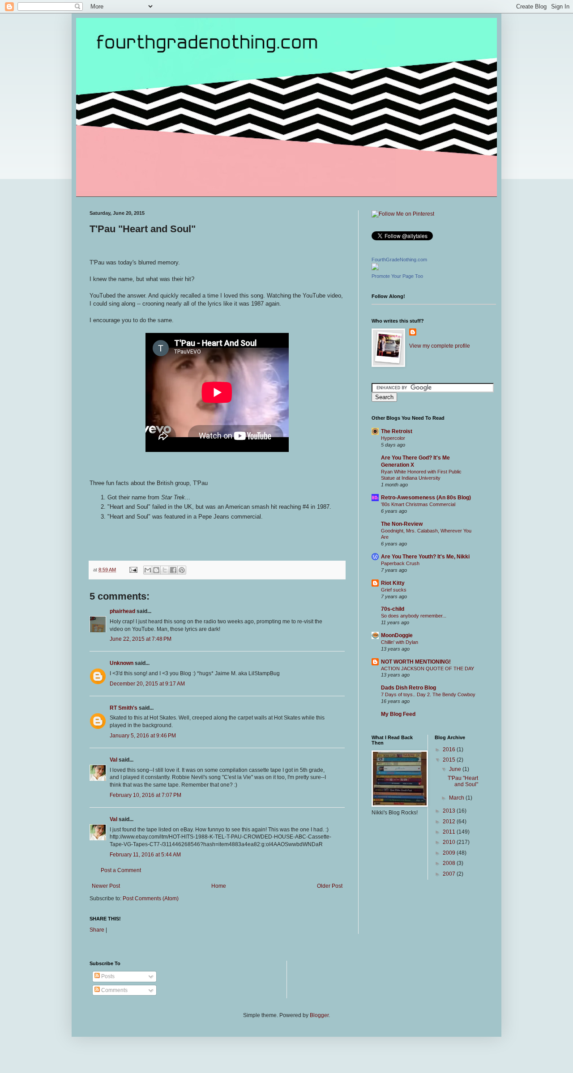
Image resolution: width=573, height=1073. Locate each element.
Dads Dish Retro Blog (408, 688)
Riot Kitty (393, 583)
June (455, 769)
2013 (450, 811)
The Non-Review (402, 524)
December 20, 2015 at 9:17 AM (147, 684)
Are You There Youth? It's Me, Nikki (425, 557)
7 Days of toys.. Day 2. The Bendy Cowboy (428, 694)
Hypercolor (393, 438)
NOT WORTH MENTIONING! (416, 662)
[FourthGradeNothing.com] (375, 268)
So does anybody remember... (413, 615)
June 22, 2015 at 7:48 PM (140, 639)
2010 (450, 842)
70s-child (392, 609)
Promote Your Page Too (397, 276)
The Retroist (396, 431)
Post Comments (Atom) (151, 898)
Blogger (319, 1015)
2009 (450, 853)
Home (218, 886)
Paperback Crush (400, 563)
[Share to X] (164, 570)
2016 (450, 749)
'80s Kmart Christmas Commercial (418, 504)
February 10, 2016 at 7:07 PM (145, 795)
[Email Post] (133, 569)
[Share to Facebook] (173, 570)
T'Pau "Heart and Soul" (463, 781)
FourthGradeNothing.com (399, 259)
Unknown (121, 663)
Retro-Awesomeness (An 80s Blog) (426, 497)
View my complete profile (439, 346)
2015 (450, 760)
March (457, 798)
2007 (450, 874)
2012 (450, 821)
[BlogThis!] (156, 570)
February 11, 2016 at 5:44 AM (145, 855)
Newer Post (106, 886)
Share (97, 930)
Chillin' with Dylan (399, 642)
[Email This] (147, 570)
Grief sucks (393, 589)
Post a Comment (121, 870)
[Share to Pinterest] (181, 570)
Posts (107, 976)
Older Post (329, 886)
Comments (114, 990)
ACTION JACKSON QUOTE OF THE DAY (427, 668)
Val (113, 760)
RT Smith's (123, 708)
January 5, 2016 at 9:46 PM (143, 735)
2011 (450, 832)
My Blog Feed (398, 714)
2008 (450, 863)
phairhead (122, 611)
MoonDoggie (397, 635)
